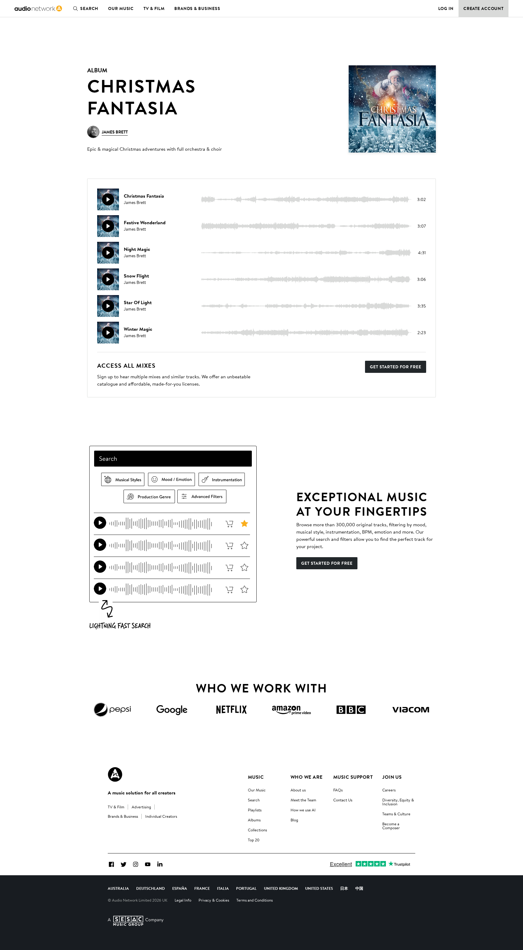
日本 (344, 888)
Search (89, 8)
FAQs (338, 790)
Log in (446, 8)
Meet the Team (303, 800)
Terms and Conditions (254, 900)
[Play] (108, 199)
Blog (294, 820)
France (202, 888)
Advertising (141, 807)
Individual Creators (161, 816)
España (179, 888)
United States (319, 888)
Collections (257, 830)
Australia (118, 888)
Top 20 (253, 840)
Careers (389, 790)
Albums (254, 820)
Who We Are (307, 777)
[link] (38, 8)
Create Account (483, 8)
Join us (392, 777)
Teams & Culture (396, 814)
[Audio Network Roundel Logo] (115, 774)
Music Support (353, 777)
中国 (359, 888)
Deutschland (150, 888)
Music (256, 777)
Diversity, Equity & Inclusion (398, 802)
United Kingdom (281, 888)
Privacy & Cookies (214, 900)
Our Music (121, 8)
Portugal (246, 888)
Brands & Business (197, 8)
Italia (223, 888)
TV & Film (154, 8)
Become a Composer (391, 825)
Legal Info (183, 900)
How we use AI (303, 810)
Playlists (255, 810)
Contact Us (342, 800)
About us (298, 790)
